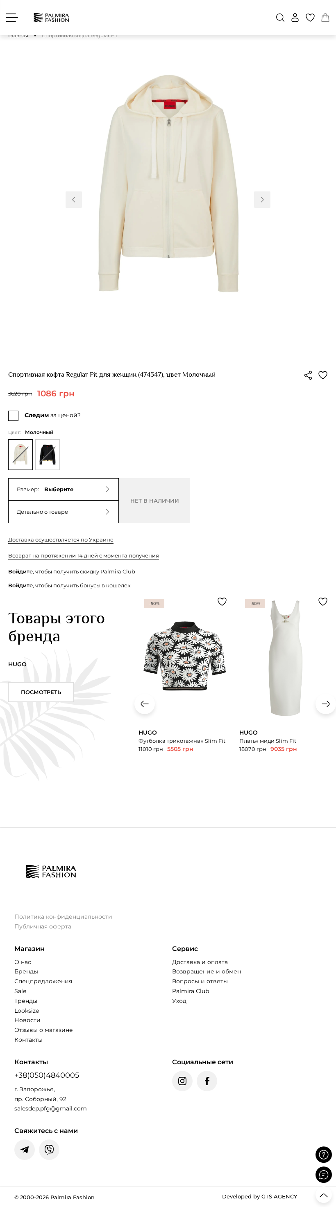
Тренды (25, 1001)
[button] (280, 17)
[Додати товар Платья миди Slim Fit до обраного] (323, 602)
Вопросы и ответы (200, 981)
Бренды (26, 971)
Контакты (28, 1039)
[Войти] (295, 17)
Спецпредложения (43, 981)
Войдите (20, 571)
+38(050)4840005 (46, 1075)
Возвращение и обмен (206, 971)
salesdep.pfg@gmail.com (50, 1108)
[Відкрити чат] (324, 1175)
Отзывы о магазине (43, 1030)
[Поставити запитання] (324, 1154)
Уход (179, 1001)
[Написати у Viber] (49, 1150)
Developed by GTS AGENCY (259, 1196)
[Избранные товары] (310, 17)
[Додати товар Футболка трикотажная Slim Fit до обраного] (222, 602)
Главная (18, 35)
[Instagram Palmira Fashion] (182, 1081)
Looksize (26, 1010)
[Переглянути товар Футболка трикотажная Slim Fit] (184, 694)
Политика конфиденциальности (63, 916)
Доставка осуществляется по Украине (61, 539)
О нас (22, 962)
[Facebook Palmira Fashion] (207, 1081)
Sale (20, 991)
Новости (27, 1020)
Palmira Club (190, 991)
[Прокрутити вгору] (324, 1195)
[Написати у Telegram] (24, 1150)
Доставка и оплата (200, 962)
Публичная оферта (42, 926)
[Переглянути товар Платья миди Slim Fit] (285, 699)
